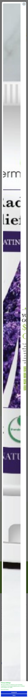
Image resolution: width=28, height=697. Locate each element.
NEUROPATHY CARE (26, 388)
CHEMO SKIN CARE (25, 375)
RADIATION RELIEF (25, 369)
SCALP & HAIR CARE (25, 381)
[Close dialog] (24, 4)
